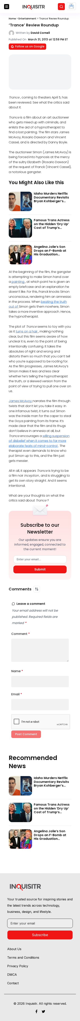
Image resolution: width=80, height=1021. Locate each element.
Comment (20, 634)
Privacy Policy (17, 966)
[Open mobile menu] (6, 6)
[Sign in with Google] (71, 6)
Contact (13, 983)
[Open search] (61, 6)
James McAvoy (21, 401)
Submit (40, 569)
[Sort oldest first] (36, 589)
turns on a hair (27, 331)
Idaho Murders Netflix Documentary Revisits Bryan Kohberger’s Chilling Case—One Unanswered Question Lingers (51, 202)
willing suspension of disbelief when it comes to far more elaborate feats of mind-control (39, 441)
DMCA (12, 975)
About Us (14, 949)
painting (18, 281)
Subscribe (40, 935)
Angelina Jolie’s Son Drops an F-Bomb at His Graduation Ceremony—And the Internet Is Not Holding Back (51, 256)
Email (16, 694)
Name (17, 671)
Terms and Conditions (23, 957)
